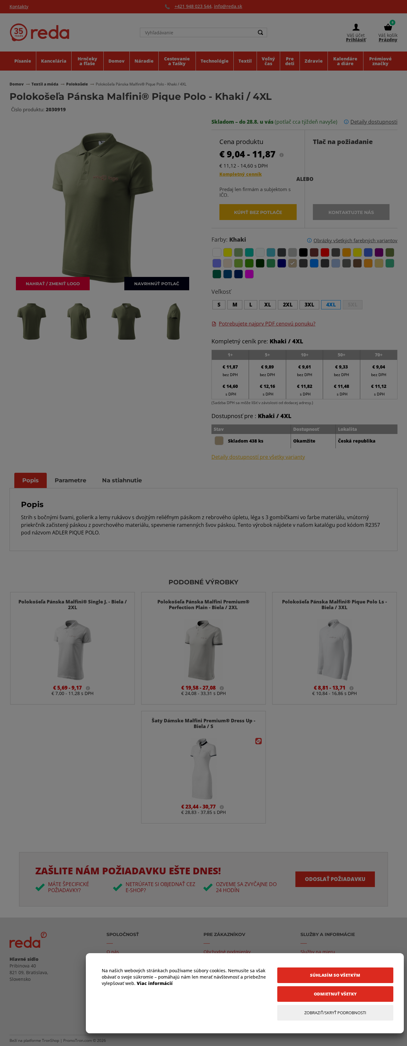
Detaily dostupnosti (373, 122)
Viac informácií (155, 983)
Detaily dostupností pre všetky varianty (258, 457)
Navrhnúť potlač (156, 283)
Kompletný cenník (240, 174)
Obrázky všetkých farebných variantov (355, 240)
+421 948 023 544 (193, 6)
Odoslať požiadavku (335, 879)
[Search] (260, 32)
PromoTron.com (77, 1040)
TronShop (50, 1040)
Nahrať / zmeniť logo (53, 283)
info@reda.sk (228, 6)
